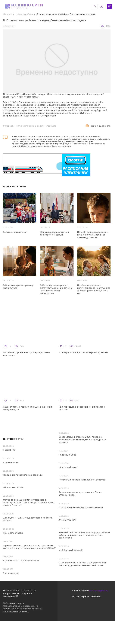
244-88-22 (95, 596)
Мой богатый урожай (71, 550)
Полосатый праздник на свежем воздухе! (82, 479)
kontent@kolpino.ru (22, 146)
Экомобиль (9, 450)
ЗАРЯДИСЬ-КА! (67, 520)
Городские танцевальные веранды (23, 475)
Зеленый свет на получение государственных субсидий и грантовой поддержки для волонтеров (84, 535)
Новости (7, 14)
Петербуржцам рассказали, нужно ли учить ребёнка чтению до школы (92, 235)
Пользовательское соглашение (20, 606)
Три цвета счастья (13, 533)
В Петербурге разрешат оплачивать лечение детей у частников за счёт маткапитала (56, 289)
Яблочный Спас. (68, 454)
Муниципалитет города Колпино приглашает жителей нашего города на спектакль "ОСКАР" (29, 546)
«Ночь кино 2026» (13, 487)
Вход (101, 6)
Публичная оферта (13, 603)
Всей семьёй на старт (15, 232)
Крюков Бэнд (10, 462)
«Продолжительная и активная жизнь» (81, 507)
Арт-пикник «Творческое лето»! (21, 560)
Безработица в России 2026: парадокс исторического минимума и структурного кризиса (82, 440)
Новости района (24, 14)
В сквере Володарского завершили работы (83, 352)
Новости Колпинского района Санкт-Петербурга (30, 126)
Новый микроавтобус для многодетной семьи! (54, 233)
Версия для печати (100, 126)
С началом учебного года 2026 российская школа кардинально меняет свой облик (82, 564)
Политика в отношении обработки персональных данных (22, 610)
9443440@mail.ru (98, 590)
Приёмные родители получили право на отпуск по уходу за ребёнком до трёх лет (93, 289)
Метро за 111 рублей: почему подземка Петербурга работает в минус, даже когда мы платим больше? (29, 503)
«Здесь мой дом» (68, 467)
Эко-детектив (11, 573)
